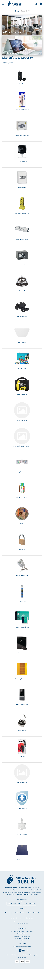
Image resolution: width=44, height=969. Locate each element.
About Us (7, 913)
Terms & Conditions (17, 918)
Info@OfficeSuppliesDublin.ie (22, 946)
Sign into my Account (14, 903)
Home (16, 11)
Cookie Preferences (22, 923)
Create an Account (29, 903)
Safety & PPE (25, 11)
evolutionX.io (22, 957)
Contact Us (29, 918)
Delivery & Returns (19, 913)
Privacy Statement (33, 913)
